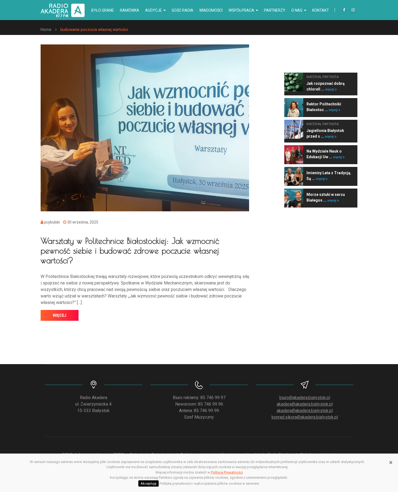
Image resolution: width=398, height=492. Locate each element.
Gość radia (182, 10)
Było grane (102, 10)
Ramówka (129, 10)
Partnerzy (274, 10)
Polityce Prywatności (227, 472)
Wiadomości (211, 10)
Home (46, 29)
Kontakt (320, 10)
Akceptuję (148, 483)
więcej (59, 315)
